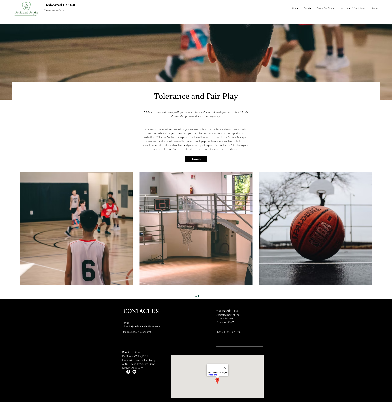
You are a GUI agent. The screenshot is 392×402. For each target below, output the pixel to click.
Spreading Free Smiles (54, 9)
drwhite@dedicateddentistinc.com (142, 326)
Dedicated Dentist (59, 5)
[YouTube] (134, 372)
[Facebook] (128, 372)
